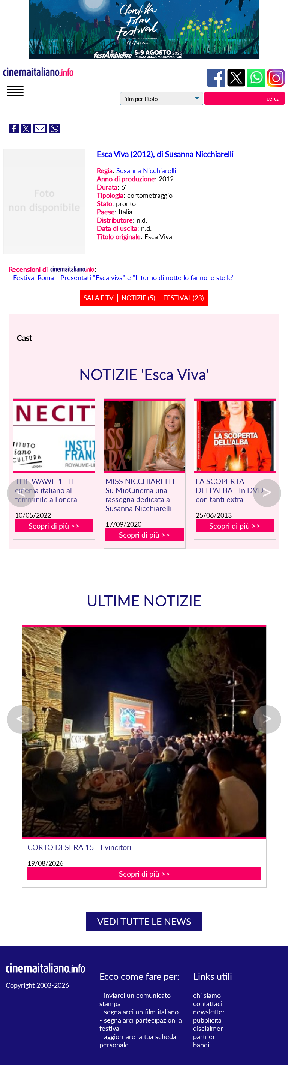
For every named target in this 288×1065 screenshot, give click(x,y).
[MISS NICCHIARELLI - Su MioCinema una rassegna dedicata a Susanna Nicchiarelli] (144, 436)
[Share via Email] (41, 131)
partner (204, 1036)
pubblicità (207, 1020)
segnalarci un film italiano (141, 1012)
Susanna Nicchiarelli (146, 170)
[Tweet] (27, 131)
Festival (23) (183, 298)
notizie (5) (138, 298)
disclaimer (208, 1028)
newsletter (209, 1012)
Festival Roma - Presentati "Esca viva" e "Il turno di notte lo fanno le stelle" (124, 277)
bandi (201, 1045)
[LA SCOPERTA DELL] (235, 436)
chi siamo (207, 995)
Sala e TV (99, 298)
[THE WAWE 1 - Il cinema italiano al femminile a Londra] (54, 436)
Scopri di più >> (54, 525)
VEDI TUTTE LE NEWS (144, 921)
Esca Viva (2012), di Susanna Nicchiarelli (165, 153)
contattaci (207, 1003)
